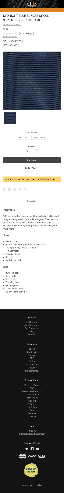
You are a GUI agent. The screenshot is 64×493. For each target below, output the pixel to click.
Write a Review (10, 36)
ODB (32, 388)
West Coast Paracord (32, 391)
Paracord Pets (32, 371)
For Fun (32, 361)
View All (32, 416)
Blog (32, 331)
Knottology (32, 407)
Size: (32, 132)
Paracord (32, 355)
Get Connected (32, 328)
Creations (32, 368)
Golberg (32, 401)
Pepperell (32, 404)
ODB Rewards (32, 322)
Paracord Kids (32, 364)
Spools (32, 349)
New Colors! (32, 352)
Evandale (32, 413)
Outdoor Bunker (32, 394)
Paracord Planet (32, 385)
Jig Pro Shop (32, 397)
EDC (32, 358)
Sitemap (32, 334)
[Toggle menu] (4, 4)
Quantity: (32, 146)
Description (32, 201)
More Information (32, 325)
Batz (32, 410)
